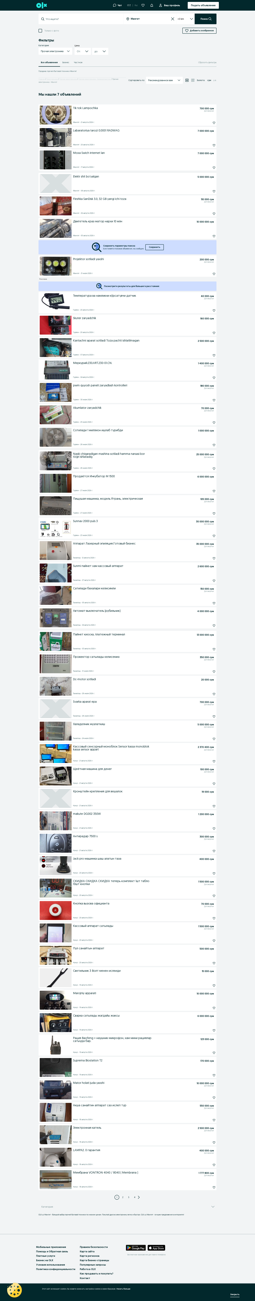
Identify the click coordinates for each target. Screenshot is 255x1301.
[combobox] (83, 19)
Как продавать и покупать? (96, 1273)
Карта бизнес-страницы (94, 1260)
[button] (151, 5)
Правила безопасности (94, 1247)
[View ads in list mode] (187, 80)
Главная (42, 79)
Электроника (52, 79)
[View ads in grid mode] (193, 80)
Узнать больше (123, 1289)
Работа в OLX (88, 1269)
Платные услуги (45, 1255)
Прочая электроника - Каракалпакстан (94, 79)
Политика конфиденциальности (55, 1269)
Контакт (85, 1278)
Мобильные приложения (51, 1247)
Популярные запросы (93, 1264)
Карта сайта (87, 1251)
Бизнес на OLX (44, 1260)
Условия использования (50, 1264)
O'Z (129, 5)
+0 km (181, 18)
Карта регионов (89, 1255)
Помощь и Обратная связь (52, 1251)
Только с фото (51, 31)
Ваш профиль (172, 5)
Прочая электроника (68, 79)
